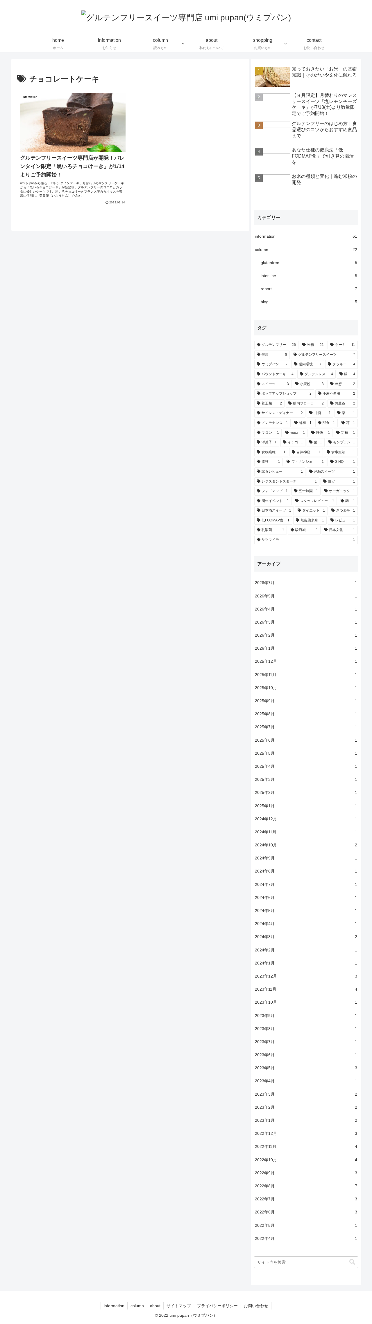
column (137, 1305)
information (114, 1305)
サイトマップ (179, 1305)
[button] (349, 1262)
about (155, 1305)
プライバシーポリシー (217, 1305)
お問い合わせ (256, 1305)
